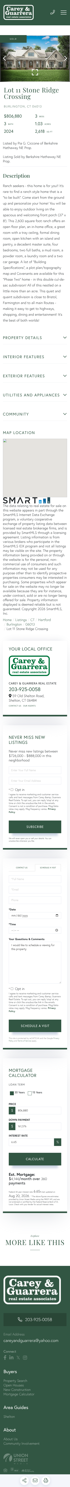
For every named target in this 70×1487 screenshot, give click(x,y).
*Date (12, 909)
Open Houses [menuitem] (14, 1385)
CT (33, 620)
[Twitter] (18, 1357)
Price (12, 1104)
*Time (12, 924)
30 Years (20, 1092)
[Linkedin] (11, 1357)
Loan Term (17, 1084)
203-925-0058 (25, 689)
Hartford (44, 620)
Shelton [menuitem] (9, 1416)
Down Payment (19, 1120)
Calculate (35, 1159)
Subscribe (35, 827)
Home (7, 620)
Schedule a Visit (48, 867)
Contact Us (15, 706)
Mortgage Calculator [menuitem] (19, 1394)
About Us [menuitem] (11, 1439)
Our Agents (29, 706)
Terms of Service (24, 1040)
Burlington (14, 624)
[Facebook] (5, 1357)
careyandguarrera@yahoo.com (31, 1340)
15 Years (37, 1092)
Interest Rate (18, 1135)
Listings (21, 620)
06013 (30, 624)
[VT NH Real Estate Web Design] (35, 1458)
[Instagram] (25, 1357)
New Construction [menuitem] (17, 1389)
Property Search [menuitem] (15, 1380)
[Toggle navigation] (63, 12)
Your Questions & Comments (27, 939)
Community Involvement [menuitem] (21, 1443)
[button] (6, 58)
